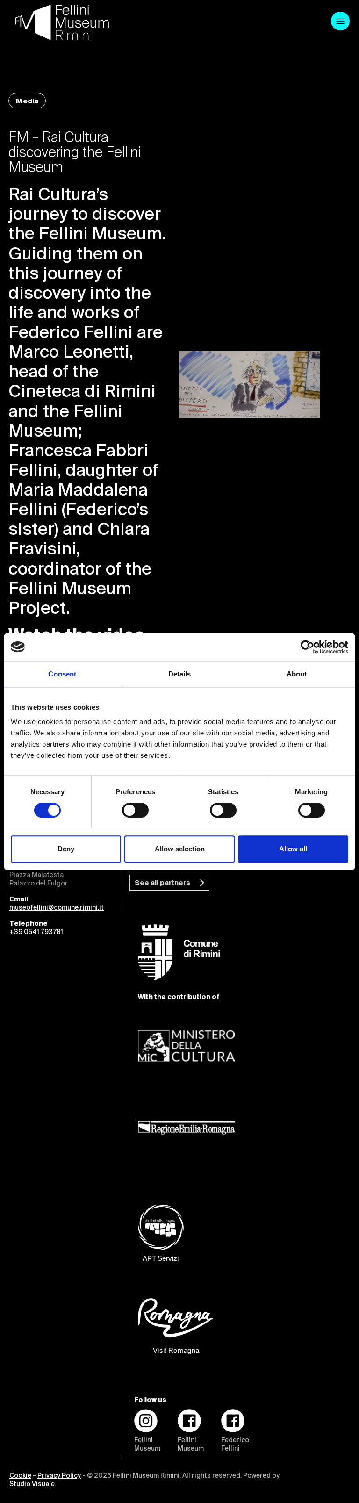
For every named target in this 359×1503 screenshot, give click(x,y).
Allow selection (180, 849)
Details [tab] (179, 674)
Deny (65, 849)
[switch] (135, 810)
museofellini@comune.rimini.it (56, 908)
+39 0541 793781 (36, 932)
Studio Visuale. (32, 1484)
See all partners (162, 883)
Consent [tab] (62, 674)
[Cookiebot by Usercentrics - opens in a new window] (307, 647)
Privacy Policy (59, 1476)
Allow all (293, 849)
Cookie (20, 1476)
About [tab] (297, 674)
